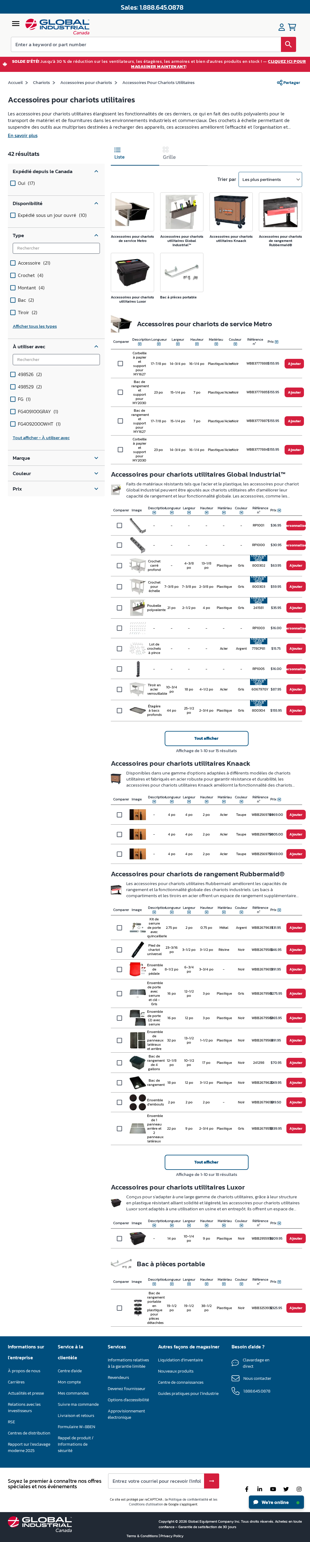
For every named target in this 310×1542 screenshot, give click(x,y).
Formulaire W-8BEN (76, 1427)
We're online (275, 1502)
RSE (11, 1422)
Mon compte (69, 1382)
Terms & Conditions (143, 1536)
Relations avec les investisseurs (24, 1407)
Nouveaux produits (175, 1371)
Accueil (15, 82)
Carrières (16, 1382)
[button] (56, 171)
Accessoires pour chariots (86, 82)
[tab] (135, 155)
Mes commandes (73, 1393)
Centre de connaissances (180, 1382)
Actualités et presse (26, 1393)
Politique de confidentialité (188, 1499)
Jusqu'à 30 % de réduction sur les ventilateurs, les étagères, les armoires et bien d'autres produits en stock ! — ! (159, 64)
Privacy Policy (171, 1536)
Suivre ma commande (78, 1404)
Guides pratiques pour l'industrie (188, 1393)
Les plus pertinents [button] (261, 179)
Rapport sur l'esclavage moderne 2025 (29, 1447)
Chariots (41, 82)
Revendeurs (118, 1377)
